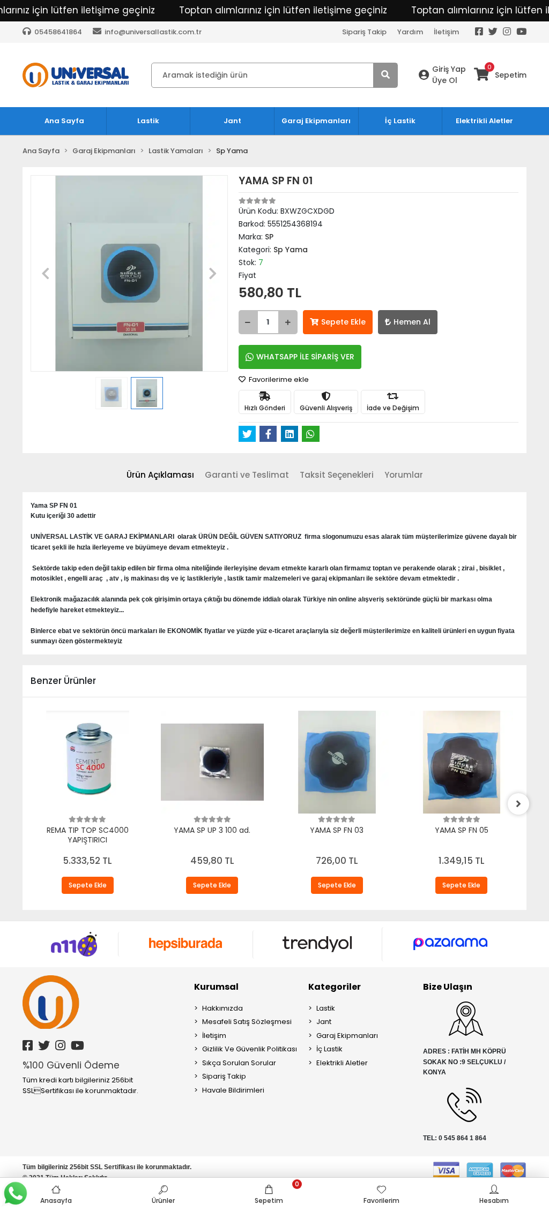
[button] (45, 273)
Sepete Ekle (343, 322)
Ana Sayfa (64, 121)
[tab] (160, 475)
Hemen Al (412, 322)
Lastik (325, 1008)
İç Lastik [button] (400, 121)
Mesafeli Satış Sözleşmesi (247, 1022)
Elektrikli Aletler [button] (484, 121)
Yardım (410, 32)
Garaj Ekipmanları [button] (316, 121)
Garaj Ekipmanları (347, 1035)
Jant (323, 1022)
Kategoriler (334, 987)
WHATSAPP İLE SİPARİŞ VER (305, 356)
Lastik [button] (148, 121)
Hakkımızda (222, 1008)
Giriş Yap (449, 69)
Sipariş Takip (364, 32)
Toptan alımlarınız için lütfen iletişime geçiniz (283, 10)
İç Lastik (329, 1049)
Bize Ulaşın (447, 987)
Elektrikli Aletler (342, 1063)
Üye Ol (444, 80)
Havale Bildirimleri (233, 1090)
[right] (518, 804)
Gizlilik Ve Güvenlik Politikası (249, 1049)
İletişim (446, 32)
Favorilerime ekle (278, 379)
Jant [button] (232, 121)
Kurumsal (216, 987)
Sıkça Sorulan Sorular (239, 1063)
